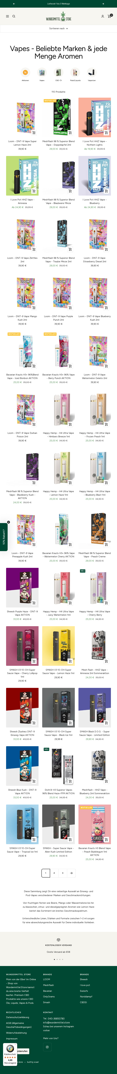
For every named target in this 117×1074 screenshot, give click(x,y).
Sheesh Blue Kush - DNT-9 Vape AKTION (22, 792)
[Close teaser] (8, 522)
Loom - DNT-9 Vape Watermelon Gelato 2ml (94, 376)
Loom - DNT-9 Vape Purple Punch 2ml (58, 318)
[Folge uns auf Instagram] (47, 1047)
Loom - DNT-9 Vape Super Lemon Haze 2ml (22, 143)
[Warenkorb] (109, 16)
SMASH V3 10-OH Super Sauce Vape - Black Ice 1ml (58, 733)
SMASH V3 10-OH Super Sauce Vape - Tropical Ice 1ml (22, 850)
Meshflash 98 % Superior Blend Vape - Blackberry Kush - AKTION (22, 495)
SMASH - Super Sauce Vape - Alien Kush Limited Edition (58, 850)
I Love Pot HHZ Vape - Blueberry (95, 201)
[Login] (102, 16)
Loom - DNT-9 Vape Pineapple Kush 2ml (22, 555)
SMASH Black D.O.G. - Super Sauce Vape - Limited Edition (94, 733)
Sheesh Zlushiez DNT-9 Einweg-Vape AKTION (22, 733)
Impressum (12, 1038)
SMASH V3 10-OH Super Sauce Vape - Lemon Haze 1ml (58, 672)
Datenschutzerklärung (17, 1017)
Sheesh (84, 979)
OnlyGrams (49, 996)
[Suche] (13, 16)
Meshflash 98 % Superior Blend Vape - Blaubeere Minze (58, 201)
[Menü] (15, 1045)
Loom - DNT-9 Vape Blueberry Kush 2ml (94, 318)
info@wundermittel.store (56, 1022)
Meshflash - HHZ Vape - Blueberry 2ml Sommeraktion (95, 792)
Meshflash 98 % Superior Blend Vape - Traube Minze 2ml (58, 260)
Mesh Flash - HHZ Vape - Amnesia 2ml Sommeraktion (94, 672)
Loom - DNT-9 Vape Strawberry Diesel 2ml (94, 260)
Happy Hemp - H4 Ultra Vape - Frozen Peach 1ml (94, 435)
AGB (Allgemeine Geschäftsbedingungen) (19, 1025)
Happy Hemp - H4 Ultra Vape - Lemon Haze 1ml (58, 493)
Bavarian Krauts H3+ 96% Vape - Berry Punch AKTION (58, 376)
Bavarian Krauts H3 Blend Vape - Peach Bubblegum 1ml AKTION (94, 851)
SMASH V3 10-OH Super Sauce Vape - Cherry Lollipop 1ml (22, 673)
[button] (4, 537)
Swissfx (84, 991)
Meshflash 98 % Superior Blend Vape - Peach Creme (94, 555)
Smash (46, 1002)
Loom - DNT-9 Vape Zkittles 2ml (22, 260)
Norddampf (86, 996)
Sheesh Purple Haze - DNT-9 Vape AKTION (22, 613)
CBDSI (83, 1002)
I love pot (85, 985)
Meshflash (48, 985)
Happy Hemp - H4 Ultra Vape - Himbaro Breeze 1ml (58, 435)
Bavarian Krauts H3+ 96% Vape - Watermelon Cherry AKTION (58, 555)
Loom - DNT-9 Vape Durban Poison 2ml (22, 435)
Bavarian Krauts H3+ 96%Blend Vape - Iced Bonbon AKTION (22, 376)
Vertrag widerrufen (17, 1051)
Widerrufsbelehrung (16, 1033)
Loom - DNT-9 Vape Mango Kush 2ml (22, 318)
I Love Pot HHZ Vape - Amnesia (22, 201)
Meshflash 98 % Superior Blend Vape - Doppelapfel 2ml (58, 143)
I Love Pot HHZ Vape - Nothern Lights (95, 143)
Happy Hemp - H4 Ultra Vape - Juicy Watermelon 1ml (58, 613)
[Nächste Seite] (71, 873)
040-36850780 (56, 1018)
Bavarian (47, 991)
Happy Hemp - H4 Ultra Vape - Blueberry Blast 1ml (94, 493)
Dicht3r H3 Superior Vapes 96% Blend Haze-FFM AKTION (58, 792)
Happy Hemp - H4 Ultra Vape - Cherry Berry (94, 613)
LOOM (46, 979)
